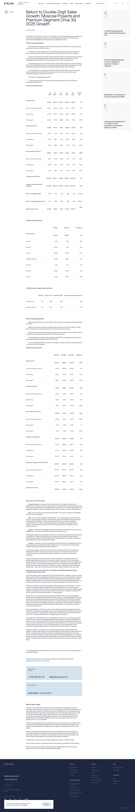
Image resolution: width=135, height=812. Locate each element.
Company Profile (74, 767)
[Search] (122, 3)
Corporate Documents (75, 790)
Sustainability (116, 770)
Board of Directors (74, 787)
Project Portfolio (73, 772)
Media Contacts (117, 781)
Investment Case (95, 770)
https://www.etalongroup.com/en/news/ (38, 660)
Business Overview (74, 770)
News (114, 778)
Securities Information (96, 780)
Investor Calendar (95, 777)
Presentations (94, 775)
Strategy (72, 775)
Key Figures (94, 767)
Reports (93, 772)
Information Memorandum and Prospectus (76, 793)
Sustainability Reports (118, 767)
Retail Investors (95, 782)
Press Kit (115, 783)
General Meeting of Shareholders (74, 784)
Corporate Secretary (74, 796)
